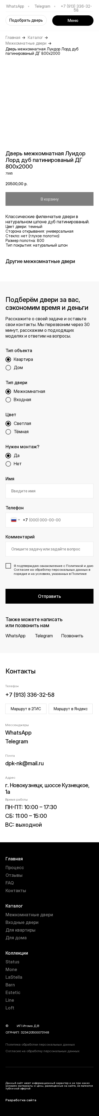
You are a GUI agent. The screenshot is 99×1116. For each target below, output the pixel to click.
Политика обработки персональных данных (40, 1044)
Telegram (42, 6)
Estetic (13, 992)
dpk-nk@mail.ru (24, 763)
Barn (10, 984)
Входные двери (22, 922)
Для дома (16, 937)
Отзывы (14, 875)
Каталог (35, 37)
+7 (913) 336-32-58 (76, 8)
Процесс (15, 867)
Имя (10, 478)
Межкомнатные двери (26, 43)
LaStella (14, 977)
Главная (13, 37)
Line (10, 1000)
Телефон (15, 507)
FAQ (10, 883)
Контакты (16, 890)
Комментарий (20, 537)
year (12, 1026)
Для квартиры (20, 930)
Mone (11, 969)
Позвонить (72, 635)
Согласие (21, 569)
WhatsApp (15, 6)
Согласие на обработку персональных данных (42, 1051)
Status (12, 961)
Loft (10, 1008)
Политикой (74, 566)
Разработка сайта (21, 1100)
